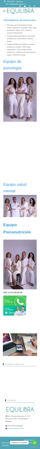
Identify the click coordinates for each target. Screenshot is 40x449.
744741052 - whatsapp (15, 1)
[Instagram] (30, 6)
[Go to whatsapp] (34, 442)
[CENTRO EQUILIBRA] (20, 11)
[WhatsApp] (35, 6)
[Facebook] (20, 6)
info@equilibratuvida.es (17, 4)
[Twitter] (25, 6)
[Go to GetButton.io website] (34, 446)
